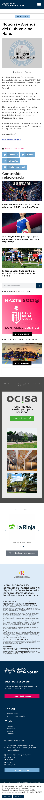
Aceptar (7, 796)
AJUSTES (38, 792)
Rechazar (18, 796)
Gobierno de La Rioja (22, 543)
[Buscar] (39, 285)
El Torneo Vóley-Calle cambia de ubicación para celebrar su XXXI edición (19, 273)
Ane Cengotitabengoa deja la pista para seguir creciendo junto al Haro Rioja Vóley (20, 239)
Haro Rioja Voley (24, 782)
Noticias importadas (14, 149)
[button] (39, 4)
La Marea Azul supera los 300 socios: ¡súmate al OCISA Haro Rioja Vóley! (21, 205)
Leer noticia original (11, 140)
